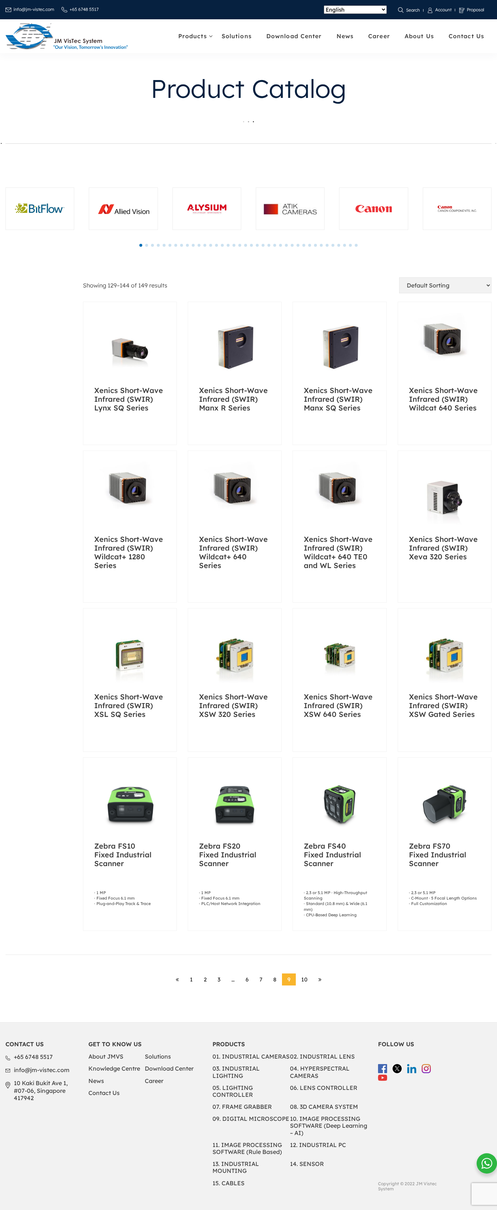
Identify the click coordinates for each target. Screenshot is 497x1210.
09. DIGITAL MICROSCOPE (250, 1118)
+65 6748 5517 (84, 9)
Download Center (294, 36)
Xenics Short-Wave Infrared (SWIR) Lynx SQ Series (128, 399)
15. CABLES (228, 1183)
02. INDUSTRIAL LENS (322, 1056)
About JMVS (105, 1056)
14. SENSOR (307, 1163)
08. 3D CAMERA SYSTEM (324, 1106)
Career (379, 36)
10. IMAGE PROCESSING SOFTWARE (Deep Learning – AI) (328, 1125)
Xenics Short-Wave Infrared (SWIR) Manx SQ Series (338, 399)
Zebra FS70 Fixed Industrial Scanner (437, 854)
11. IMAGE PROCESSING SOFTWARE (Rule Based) (247, 1148)
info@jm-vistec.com (33, 9)
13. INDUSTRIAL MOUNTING (235, 1167)
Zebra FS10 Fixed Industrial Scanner (122, 854)
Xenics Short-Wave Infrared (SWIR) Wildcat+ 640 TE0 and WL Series (338, 552)
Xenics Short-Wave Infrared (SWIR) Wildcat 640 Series (443, 399)
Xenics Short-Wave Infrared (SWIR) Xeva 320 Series (443, 548)
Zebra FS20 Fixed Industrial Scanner (227, 854)
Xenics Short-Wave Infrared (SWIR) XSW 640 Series (338, 705)
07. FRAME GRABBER (242, 1106)
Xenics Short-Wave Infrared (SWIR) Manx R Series (233, 399)
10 (304, 979)
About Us (419, 36)
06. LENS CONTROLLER (323, 1087)
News (345, 36)
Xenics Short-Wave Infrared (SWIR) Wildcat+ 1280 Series (128, 552)
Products (192, 36)
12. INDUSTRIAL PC (318, 1144)
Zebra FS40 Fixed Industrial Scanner (332, 854)
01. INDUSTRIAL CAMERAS (251, 1056)
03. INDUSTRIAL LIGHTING (236, 1072)
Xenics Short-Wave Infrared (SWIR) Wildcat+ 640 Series (233, 552)
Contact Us (466, 36)
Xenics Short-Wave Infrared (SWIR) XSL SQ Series (128, 705)
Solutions (237, 36)
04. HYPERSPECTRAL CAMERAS (320, 1072)
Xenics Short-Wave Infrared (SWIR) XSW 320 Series (233, 705)
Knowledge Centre (114, 1068)
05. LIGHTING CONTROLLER (232, 1091)
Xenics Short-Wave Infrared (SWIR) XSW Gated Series (443, 705)
